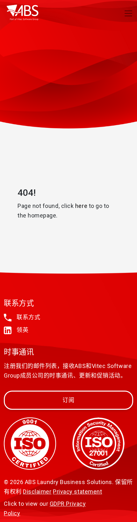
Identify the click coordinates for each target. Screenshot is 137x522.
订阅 (68, 400)
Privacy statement (77, 491)
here (81, 205)
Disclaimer (37, 491)
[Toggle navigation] (128, 13)
